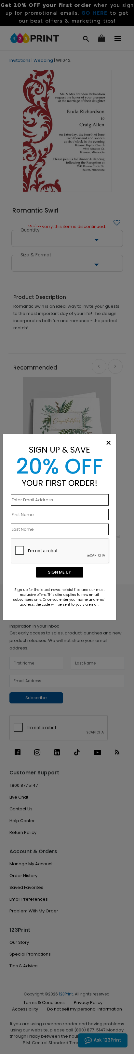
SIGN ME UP (59, 572)
